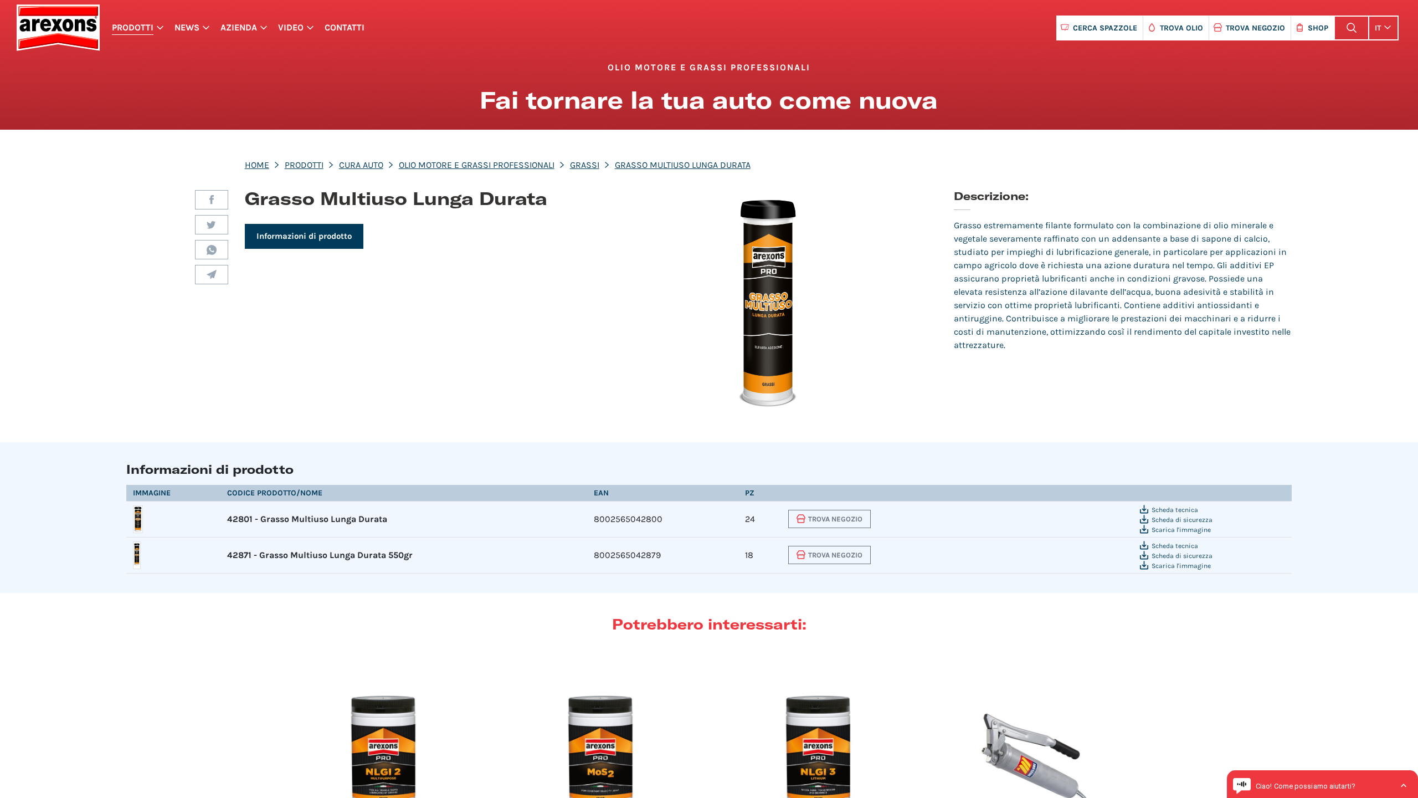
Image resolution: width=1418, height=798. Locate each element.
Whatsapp (211, 249)
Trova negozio (835, 519)
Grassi (584, 165)
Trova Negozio (1255, 28)
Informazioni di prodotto (304, 236)
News (186, 27)
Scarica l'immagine (1181, 530)
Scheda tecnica (1175, 510)
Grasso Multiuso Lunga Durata (683, 165)
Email (211, 274)
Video (291, 27)
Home (257, 165)
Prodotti (132, 27)
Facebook (211, 199)
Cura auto (361, 165)
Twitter (211, 224)
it (1378, 28)
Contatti (344, 27)
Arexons (58, 27)
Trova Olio (1181, 28)
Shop (1318, 28)
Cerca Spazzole (1105, 28)
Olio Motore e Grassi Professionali (476, 165)
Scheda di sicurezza (1182, 520)
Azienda (238, 27)
